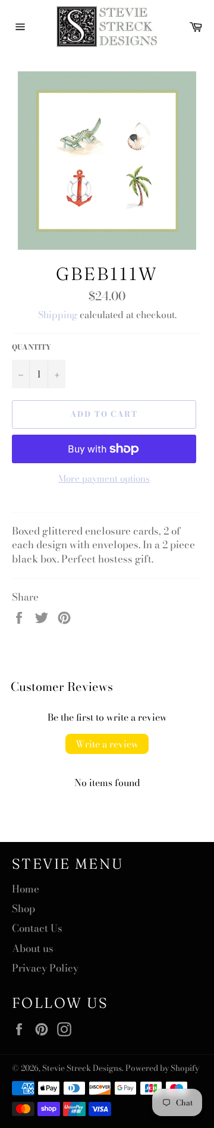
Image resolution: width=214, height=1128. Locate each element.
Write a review (107, 744)
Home (25, 889)
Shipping (57, 314)
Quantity (31, 348)
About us (33, 948)
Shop (23, 908)
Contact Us (37, 928)
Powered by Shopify (162, 1068)
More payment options (104, 479)
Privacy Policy (45, 968)
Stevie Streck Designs (82, 1068)
